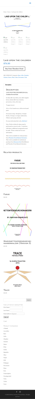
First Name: (7, 307)
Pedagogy (6, 363)
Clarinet (6, 77)
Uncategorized (7, 376)
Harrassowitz (17, 142)
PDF (5, 360)
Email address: (8, 313)
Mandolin (6, 352)
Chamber (26, 75)
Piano (5, 368)
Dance (9, 12)
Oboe (16, 77)
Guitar (5, 349)
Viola (25, 77)
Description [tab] (8, 84)
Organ (5, 357)
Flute (13, 77)
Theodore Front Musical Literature (18, 138)
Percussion (21, 77)
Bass (19, 75)
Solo (5, 371)
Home (5, 12)
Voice (5, 384)
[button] (28, 16)
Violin (5, 381)
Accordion (6, 331)
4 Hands (6, 328)
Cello (22, 75)
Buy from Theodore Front (14, 69)
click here (24, 121)
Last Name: (7, 310)
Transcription (7, 373)
